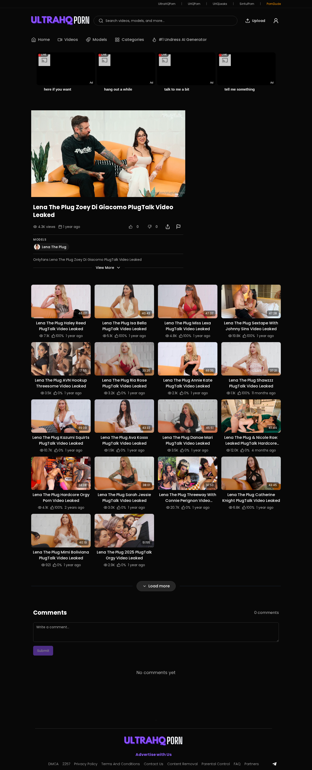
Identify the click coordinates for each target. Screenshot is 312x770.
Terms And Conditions (120, 763)
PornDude (274, 4)
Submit (43, 650)
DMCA (53, 763)
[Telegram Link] (274, 763)
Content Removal (182, 763)
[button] (61, 301)
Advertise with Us (154, 754)
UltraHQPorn (167, 4)
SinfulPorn (247, 4)
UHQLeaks (220, 4)
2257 (66, 763)
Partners (251, 763)
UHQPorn (194, 4)
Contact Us (153, 763)
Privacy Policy (86, 763)
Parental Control (216, 763)
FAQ (237, 763)
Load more (159, 586)
